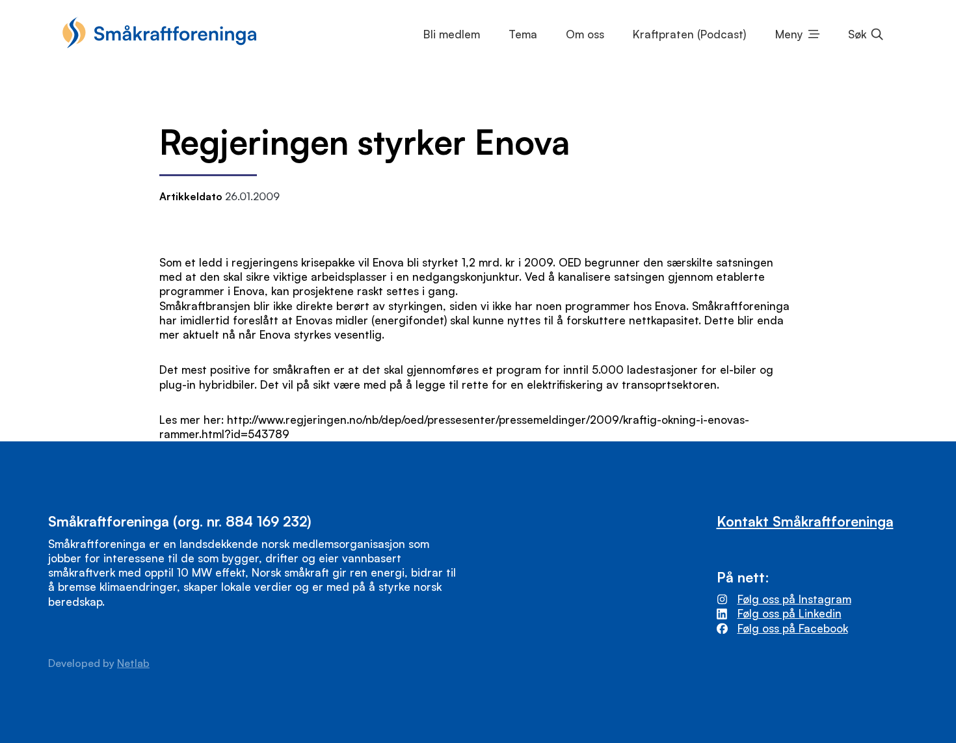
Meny (789, 34)
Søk (857, 34)
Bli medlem (451, 34)
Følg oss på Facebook (792, 628)
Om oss (585, 34)
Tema (523, 34)
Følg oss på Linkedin (789, 613)
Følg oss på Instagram (794, 599)
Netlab (133, 663)
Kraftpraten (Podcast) (689, 34)
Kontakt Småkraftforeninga (805, 521)
